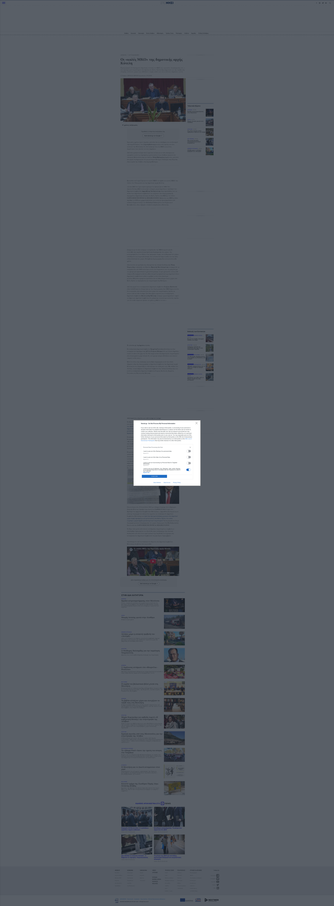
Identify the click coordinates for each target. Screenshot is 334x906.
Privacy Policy (177, 482)
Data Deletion (157, 482)
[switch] (188, 451)
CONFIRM (154, 476)
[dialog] (167, 453)
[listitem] (167, 447)
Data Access (167, 482)
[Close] (197, 423)
